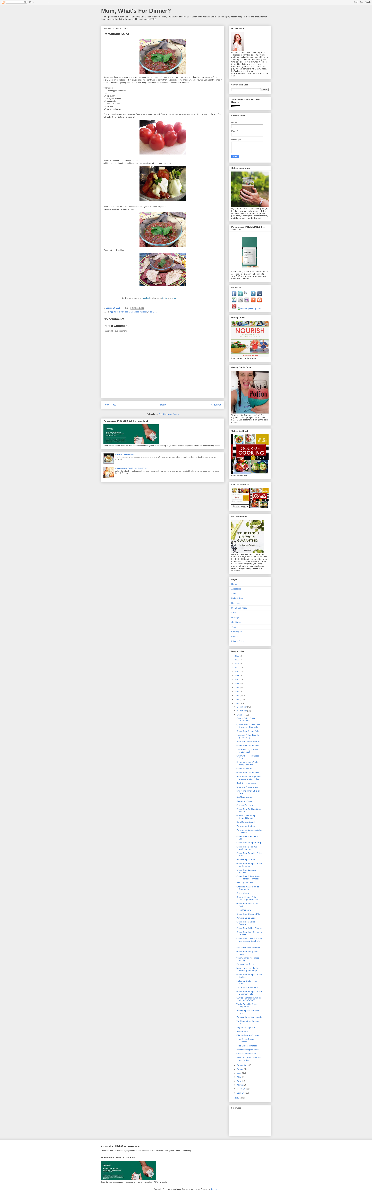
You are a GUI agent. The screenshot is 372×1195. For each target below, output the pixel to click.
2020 (237, 668)
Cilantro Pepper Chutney (247, 1035)
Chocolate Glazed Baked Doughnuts (247, 888)
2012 (237, 699)
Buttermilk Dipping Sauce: (248, 1049)
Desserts (235, 603)
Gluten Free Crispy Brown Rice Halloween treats (248, 877)
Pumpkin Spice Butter (246, 859)
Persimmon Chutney (245, 826)
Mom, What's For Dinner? (136, 11)
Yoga (233, 627)
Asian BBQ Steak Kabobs (248, 741)
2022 (237, 660)
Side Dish (152, 312)
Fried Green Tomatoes (246, 1046)
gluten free (123, 312)
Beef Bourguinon (244, 797)
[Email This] (131, 308)
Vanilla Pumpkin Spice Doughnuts (246, 1005)
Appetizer (114, 312)
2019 (237, 671)
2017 (237, 679)
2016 (237, 683)
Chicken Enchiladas (245, 805)
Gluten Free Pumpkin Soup (248, 843)
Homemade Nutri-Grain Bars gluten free (247, 763)
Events (234, 636)
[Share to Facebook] (140, 308)
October (241, 715)
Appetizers (236, 589)
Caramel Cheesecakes (124, 454)
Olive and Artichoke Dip (247, 787)
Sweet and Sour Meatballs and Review (248, 1058)
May (239, 1077)
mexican (143, 312)
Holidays (235, 617)
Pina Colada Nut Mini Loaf (248, 947)
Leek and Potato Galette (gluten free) (247, 736)
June (239, 1073)
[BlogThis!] (134, 308)
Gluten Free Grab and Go (248, 745)
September (242, 1065)
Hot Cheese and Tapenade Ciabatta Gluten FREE (248, 777)
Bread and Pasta (239, 608)
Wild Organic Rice (244, 882)
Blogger (214, 1189)
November (242, 711)
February (241, 1089)
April (239, 1081)
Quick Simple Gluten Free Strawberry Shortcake (248, 726)
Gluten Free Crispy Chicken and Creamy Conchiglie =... (249, 941)
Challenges (236, 631)
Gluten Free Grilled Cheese (249, 928)
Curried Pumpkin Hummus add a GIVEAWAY (248, 999)
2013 (237, 695)
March (240, 1085)
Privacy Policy (237, 641)
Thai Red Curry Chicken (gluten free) (247, 750)
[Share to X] (137, 308)
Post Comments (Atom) (169, 414)
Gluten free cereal (244, 768)
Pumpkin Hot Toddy (245, 964)
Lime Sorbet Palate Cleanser (245, 1040)
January (241, 1093)
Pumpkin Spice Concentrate (249, 1017)
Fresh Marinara (243, 910)
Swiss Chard (242, 1031)
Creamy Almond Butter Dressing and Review (247, 898)
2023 (237, 656)
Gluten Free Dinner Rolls (247, 731)
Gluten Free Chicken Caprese (245, 923)
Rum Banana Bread (245, 822)
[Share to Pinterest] (142, 308)
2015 (237, 687)
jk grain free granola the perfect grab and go (247, 969)
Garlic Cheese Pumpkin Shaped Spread (247, 816)
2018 (237, 675)
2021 (237, 663)
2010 (237, 1098)
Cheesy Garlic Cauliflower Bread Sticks (132, 468)
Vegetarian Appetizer (245, 1027)
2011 (237, 703)
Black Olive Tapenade (246, 783)
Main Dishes (237, 598)
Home (163, 404)
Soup (233, 612)
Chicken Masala (243, 893)
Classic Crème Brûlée (246, 1053)
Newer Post (109, 404)
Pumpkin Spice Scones (246, 918)
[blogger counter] (235, 107)
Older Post (216, 404)
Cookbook (236, 622)
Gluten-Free (134, 312)
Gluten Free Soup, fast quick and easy (246, 848)
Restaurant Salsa (244, 801)
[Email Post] (126, 308)
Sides (233, 593)
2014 (237, 691)
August (240, 1069)
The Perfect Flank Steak (247, 987)
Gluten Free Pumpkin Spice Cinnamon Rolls (249, 992)
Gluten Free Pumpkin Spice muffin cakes (249, 864)
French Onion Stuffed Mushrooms (246, 719)
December (242, 707)
